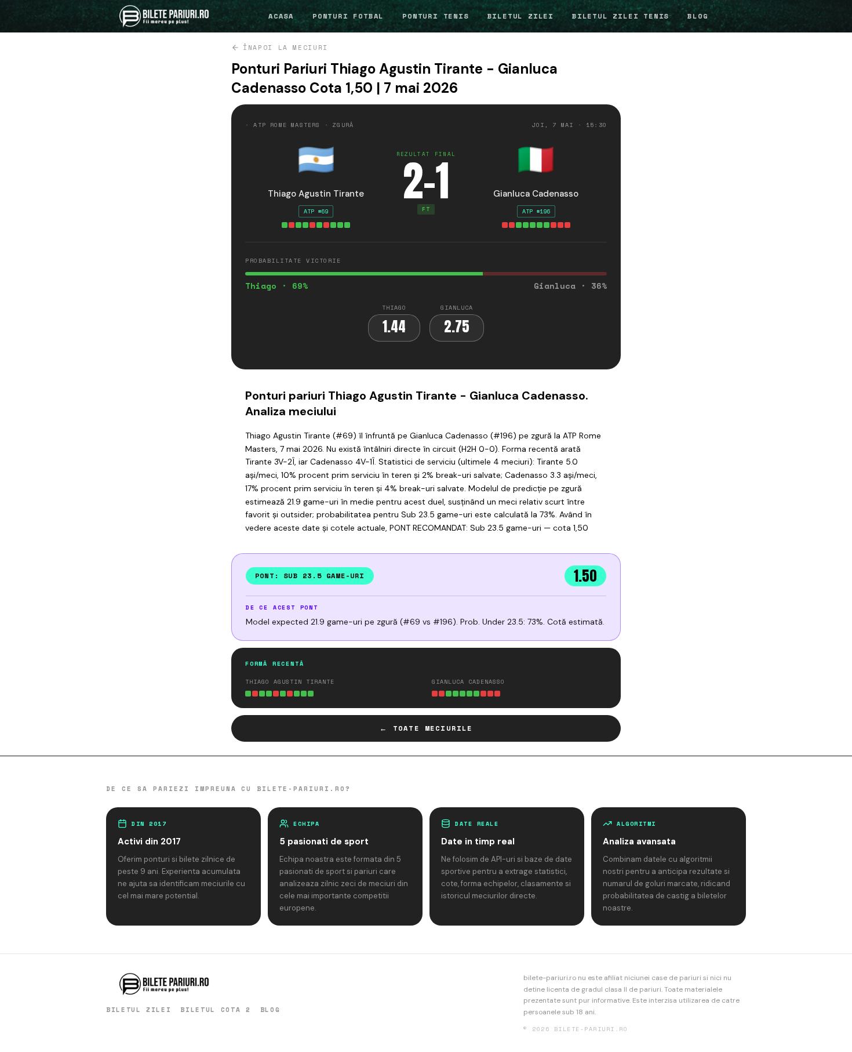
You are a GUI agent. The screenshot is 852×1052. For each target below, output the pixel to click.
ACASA (281, 16)
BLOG (697, 16)
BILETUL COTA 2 (215, 1009)
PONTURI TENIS (435, 16)
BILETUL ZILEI (520, 16)
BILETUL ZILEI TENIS (620, 16)
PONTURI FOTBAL (348, 16)
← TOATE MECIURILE (426, 728)
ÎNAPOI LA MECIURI (285, 47)
